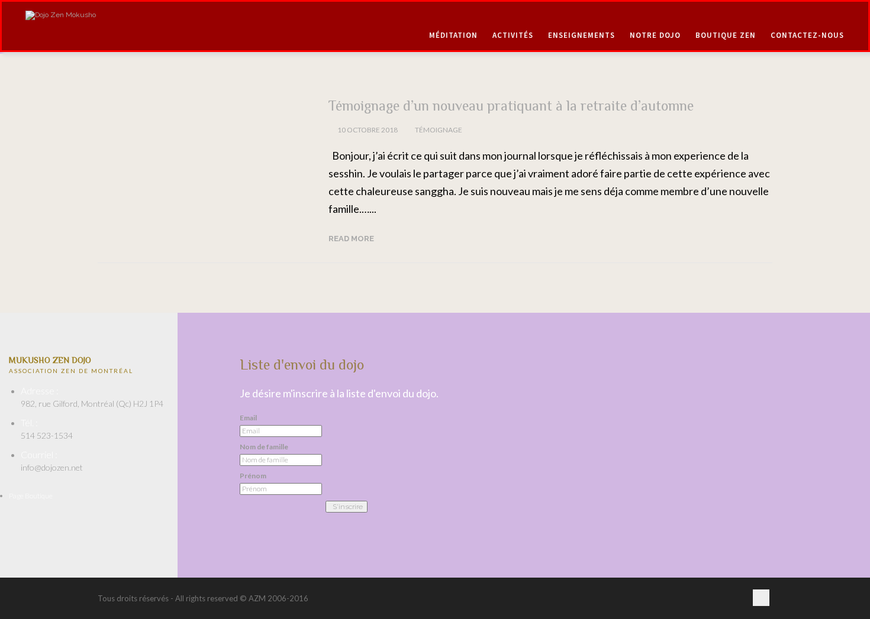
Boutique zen (725, 35)
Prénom (253, 476)
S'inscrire (348, 507)
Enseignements (581, 35)
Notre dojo (655, 35)
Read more (351, 238)
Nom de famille (264, 447)
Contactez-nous (807, 35)
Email (248, 418)
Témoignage (438, 129)
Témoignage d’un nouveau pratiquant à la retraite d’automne (511, 106)
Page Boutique (31, 495)
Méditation (453, 35)
